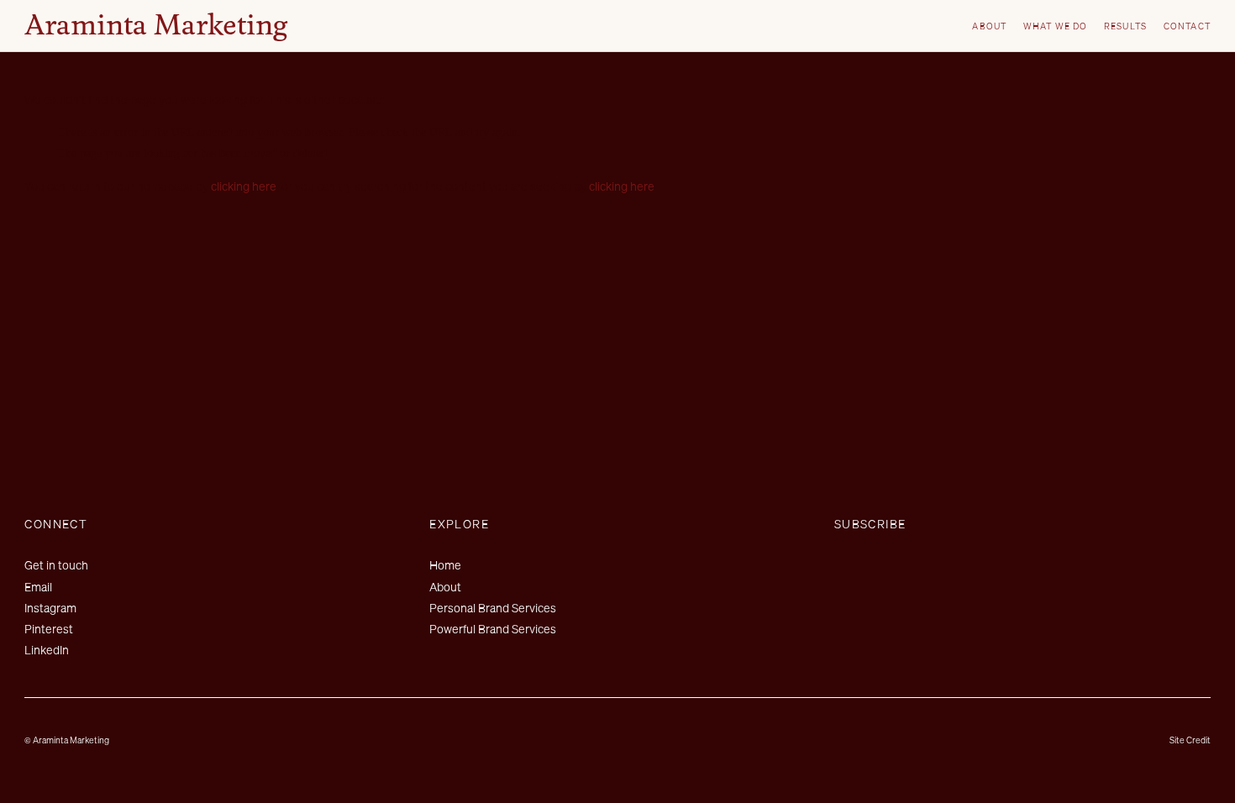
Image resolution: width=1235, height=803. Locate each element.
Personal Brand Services (492, 608)
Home (445, 565)
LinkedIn (46, 650)
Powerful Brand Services (492, 629)
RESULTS (1125, 26)
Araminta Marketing (155, 26)
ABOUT (989, 26)
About (445, 587)
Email (38, 587)
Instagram (50, 608)
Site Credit (1190, 740)
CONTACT (1187, 26)
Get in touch (56, 565)
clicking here (243, 186)
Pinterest (48, 629)
